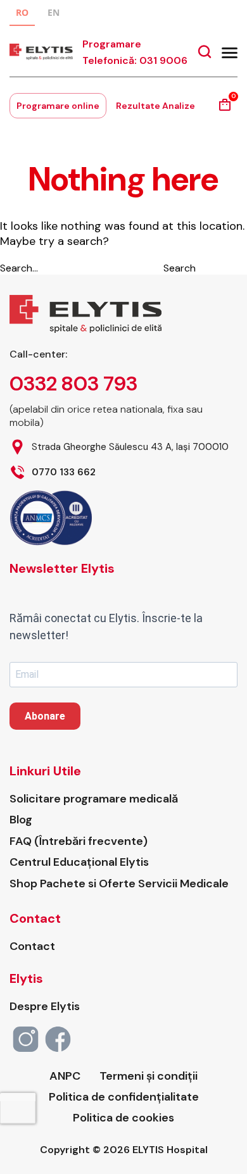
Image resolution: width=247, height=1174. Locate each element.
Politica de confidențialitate (124, 1097)
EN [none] (54, 12)
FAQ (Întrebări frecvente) (79, 841)
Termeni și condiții (148, 1076)
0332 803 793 (73, 383)
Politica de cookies (123, 1118)
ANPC (64, 1076)
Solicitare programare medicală (94, 799)
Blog (21, 820)
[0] (224, 109)
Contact (32, 946)
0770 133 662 (64, 472)
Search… (19, 268)
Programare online (57, 105)
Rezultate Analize (155, 105)
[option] (53, 14)
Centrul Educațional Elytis (79, 862)
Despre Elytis (45, 1006)
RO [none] (22, 12)
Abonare (45, 716)
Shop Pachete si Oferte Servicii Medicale (119, 884)
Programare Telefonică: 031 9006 (134, 52)
